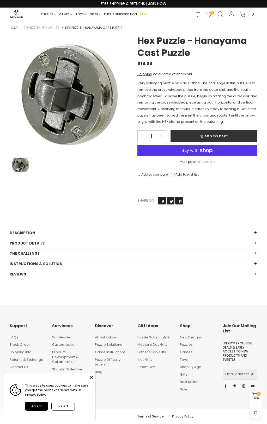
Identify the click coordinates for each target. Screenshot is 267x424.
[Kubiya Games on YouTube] (253, 386)
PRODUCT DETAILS (27, 243)
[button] (141, 136)
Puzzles (47, 14)
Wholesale (61, 337)
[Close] (91, 377)
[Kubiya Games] (16, 14)
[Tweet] (170, 200)
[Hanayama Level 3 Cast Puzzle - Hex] (70, 95)
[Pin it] (179, 200)
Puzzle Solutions (108, 344)
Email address (237, 374)
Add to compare (154, 174)
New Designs (191, 337)
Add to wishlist (187, 174)
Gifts (94, 14)
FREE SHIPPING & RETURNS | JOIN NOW (133, 3)
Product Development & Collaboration (65, 357)
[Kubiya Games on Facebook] (225, 386)
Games (64, 14)
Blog (98, 371)
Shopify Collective (67, 369)
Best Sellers (189, 381)
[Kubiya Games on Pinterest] (235, 386)
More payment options (197, 161)
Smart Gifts (146, 366)
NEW (143, 14)
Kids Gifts (145, 359)
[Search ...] (220, 14)
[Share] (162, 200)
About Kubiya (106, 337)
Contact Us (19, 366)
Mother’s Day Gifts (152, 344)
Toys (80, 14)
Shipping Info (21, 352)
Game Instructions (110, 352)
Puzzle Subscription (120, 14)
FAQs (14, 337)
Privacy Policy (182, 416)
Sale (183, 389)
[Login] (231, 14)
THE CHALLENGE (25, 253)
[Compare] (198, 14)
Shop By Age (190, 366)
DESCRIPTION (22, 232)
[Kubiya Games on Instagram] (244, 386)
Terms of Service (150, 416)
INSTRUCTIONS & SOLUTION (36, 263)
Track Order (20, 344)
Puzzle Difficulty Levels (107, 362)
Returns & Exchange (26, 359)
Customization (64, 344)
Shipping (144, 74)
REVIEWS (18, 274)
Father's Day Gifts (151, 352)
